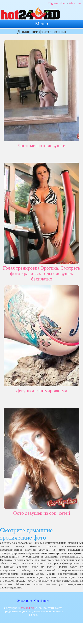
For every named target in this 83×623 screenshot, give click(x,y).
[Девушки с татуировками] (41, 335)
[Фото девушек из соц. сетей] (41, 457)
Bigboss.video (57, 3)
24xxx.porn (24, 600)
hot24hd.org (27, 607)
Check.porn (41, 600)
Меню (41, 23)
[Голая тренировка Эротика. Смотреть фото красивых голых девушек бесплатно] (41, 212)
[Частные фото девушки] (41, 89)
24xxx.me (75, 3)
